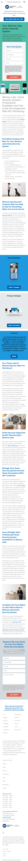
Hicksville (5, 720)
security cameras (7, 215)
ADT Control (21, 485)
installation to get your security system (13, 630)
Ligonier (16, 717)
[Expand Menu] (16, 17)
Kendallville (5, 723)
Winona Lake (18, 729)
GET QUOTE (14, 77)
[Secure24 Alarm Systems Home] (14, 7)
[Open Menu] (2, 2)
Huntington (5, 726)
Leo (4, 714)
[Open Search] (24, 2)
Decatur (16, 723)
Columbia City (18, 714)
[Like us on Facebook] (3, 833)
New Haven (17, 720)
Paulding (5, 717)
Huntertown (6, 729)
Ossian (16, 726)
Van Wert (5, 732)
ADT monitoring (12, 445)
